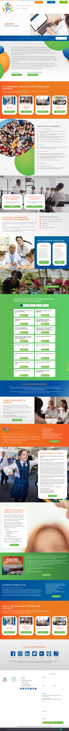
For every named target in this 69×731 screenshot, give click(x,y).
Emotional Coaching (47, 431)
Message (44, 693)
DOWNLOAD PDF (24, 315)
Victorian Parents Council (26, 434)
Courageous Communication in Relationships (51, 435)
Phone (54, 685)
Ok (60, 729)
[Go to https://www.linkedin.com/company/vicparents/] (27, 653)
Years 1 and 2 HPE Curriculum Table (47, 489)
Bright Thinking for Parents (48, 432)
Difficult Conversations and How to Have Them (55, 583)
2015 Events (26, 305)
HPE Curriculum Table (45, 488)
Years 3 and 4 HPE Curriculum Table (47, 491)
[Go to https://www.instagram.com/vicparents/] (20, 653)
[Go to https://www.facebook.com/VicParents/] (13, 653)
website (19, 442)
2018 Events (39, 305)
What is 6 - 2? (44, 711)
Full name (44, 677)
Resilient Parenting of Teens (48, 428)
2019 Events (45, 305)
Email (43, 685)
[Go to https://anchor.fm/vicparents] (49, 653)
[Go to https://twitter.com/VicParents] (34, 653)
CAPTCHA (44, 718)
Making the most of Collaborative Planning (54, 587)
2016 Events (32, 305)
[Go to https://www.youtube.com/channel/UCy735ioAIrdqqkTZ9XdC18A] (42, 653)
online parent (17, 436)
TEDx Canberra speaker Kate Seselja (34, 567)
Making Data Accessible (51, 589)
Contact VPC (27, 569)
